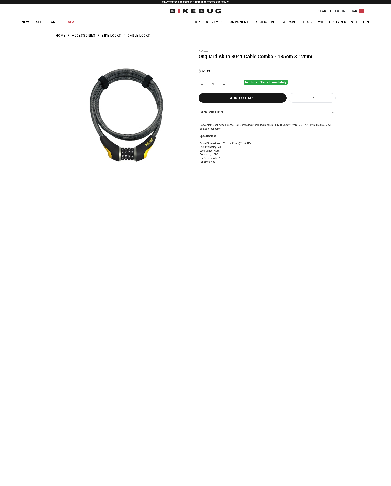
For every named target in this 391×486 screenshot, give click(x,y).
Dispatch (73, 22)
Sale (38, 22)
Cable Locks (139, 35)
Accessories (84, 35)
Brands (53, 22)
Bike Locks (111, 35)
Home (61, 35)
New (25, 22)
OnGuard (204, 51)
